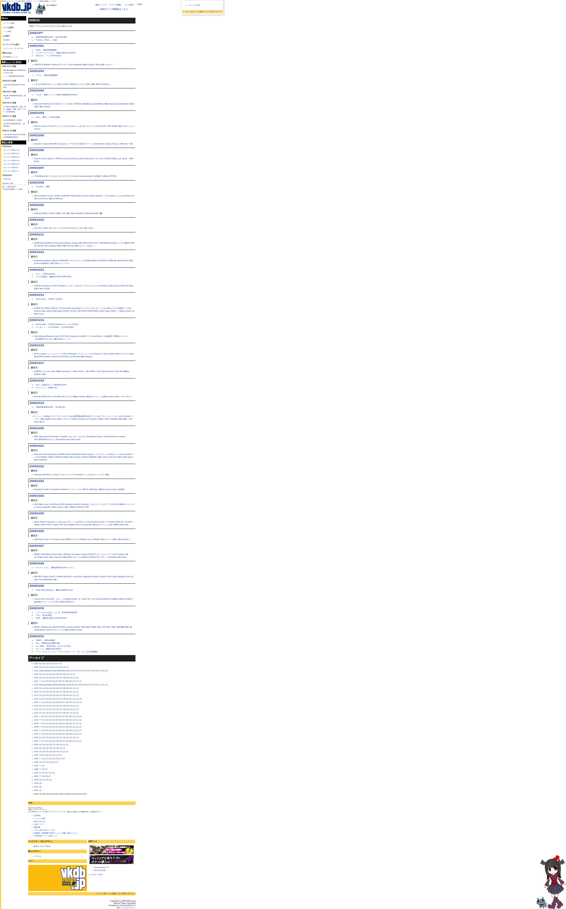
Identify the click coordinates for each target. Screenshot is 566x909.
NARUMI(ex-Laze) (41, 504)
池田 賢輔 (120, 627)
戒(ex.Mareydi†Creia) (121, 577)
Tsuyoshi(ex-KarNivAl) (59, 490)
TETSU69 (78, 104)
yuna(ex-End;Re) (74, 627)
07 (57, 664)
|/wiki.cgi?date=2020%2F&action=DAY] (55, 685)
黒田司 (127, 243)
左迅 (110, 286)
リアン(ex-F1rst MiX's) (116, 554)
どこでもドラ (102, 504)
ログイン (131, 893)
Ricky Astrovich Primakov (49, 437)
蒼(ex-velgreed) (55, 557)
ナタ (88, 126)
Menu (5, 18)
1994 (36, 776)
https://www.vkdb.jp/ (35, 808)
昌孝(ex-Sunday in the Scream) (83, 419)
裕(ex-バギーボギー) (123, 397)
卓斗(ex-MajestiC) (44, 507)
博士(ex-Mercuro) (41, 199)
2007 (36, 730)
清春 (113, 627)
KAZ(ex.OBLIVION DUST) (82, 243)
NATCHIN (65, 336)
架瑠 (55, 311)
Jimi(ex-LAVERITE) (62, 196)
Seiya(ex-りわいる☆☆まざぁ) (73, 437)
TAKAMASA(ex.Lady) (107, 243)
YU (51, 540)
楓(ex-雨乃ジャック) (62, 339)
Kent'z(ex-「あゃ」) (54, 599)
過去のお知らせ (39, 821)
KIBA (36, 437)
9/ (81, 699)
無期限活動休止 (13, 137)
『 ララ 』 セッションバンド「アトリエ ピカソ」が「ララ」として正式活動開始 (66, 652)
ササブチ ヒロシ (75, 261)
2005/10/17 (37, 363)
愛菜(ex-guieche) (63, 371)
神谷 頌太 (93, 490)
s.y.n (54, 228)
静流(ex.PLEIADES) (100, 261)
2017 (36, 695)
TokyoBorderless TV (101, 867)
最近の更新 (7, 142)
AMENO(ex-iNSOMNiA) (43, 243)
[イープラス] (111, 864)
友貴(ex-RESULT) (67, 602)
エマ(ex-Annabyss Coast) (94, 522)
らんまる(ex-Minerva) (125, 196)
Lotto (70, 104)
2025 (36, 667)
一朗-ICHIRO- (90, 371)
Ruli (65, 354)
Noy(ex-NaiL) (56, 554)
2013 (36, 709)
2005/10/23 (37, 481)
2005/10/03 (37, 90)
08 (57, 667)
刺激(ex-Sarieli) (79, 397)
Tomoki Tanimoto (111, 437)
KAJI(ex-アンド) (60, 104)
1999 (36, 759)
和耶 (44, 374)
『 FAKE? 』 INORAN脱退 (44, 640)
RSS (125, 893)
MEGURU (38, 577)
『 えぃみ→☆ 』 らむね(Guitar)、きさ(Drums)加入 (54, 327)
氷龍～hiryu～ (88, 228)
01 (41, 664)
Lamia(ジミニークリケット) (51, 354)
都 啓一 (125, 159)
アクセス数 (38, 830)
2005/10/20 (37, 428)
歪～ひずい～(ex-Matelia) (107, 557)
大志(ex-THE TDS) (60, 525)
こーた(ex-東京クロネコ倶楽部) (111, 308)
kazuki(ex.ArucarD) (73, 504)
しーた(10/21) (108, 454)
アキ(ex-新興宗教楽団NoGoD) (79, 416)
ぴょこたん (101, 554)
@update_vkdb (7, 183)
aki (50, 228)
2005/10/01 (37, 45)
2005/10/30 (37, 608)
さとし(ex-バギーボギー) (59, 176)
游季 (52, 263)
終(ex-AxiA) (75, 439)
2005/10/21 (37, 445)
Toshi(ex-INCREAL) (64, 577)
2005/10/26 (37, 531)
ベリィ (5, 76)
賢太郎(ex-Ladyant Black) (93, 104)
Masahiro (38, 144)
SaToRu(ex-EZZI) (57, 504)
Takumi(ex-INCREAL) (42, 475)
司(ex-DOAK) (109, 354)
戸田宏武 (96, 540)
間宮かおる (116, 159)
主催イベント (53, 836)
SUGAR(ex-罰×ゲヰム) (62, 397)
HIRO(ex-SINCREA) (42, 554)
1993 (36, 780)
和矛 (87, 507)
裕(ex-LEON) (45, 289)
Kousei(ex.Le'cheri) (49, 286)
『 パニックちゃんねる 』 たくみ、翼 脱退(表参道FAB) (55, 612)
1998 (36, 762)
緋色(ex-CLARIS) (89, 557)
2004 (36, 741)
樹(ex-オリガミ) (122, 354)
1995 (36, 773)
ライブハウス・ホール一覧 (13, 48)
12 (71, 26)
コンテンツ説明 (39, 818)
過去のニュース (12, 57)
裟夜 (68, 213)
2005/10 (34, 20)
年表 (5, 57)
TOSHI (45, 228)
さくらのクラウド (128, 907)
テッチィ (73, 490)
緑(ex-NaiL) (128, 457)
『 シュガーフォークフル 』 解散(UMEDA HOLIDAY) (55, 53)
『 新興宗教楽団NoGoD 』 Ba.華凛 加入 (50, 407)
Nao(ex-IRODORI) (50, 144)
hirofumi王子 (82, 144)
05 (54, 664)
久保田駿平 (108, 336)
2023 (36, 674)
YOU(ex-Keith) (65, 308)
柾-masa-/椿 (86, 525)
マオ (80, 490)
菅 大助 (70, 246)
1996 (36, 769)
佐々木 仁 (49, 339)
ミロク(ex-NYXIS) (99, 126)
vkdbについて (39, 824)
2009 (36, 724)
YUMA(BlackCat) (41, 176)
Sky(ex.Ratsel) (40, 522)
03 (47, 664)
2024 (36, 671)
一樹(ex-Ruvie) (77, 371)
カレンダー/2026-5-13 (11, 160)
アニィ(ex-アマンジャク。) (102, 416)
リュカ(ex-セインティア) (94, 475)
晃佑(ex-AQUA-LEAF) (42, 525)
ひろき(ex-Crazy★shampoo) (81, 176)
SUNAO (52, 213)
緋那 (120, 419)
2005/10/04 (37, 112)
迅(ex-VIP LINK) (104, 627)
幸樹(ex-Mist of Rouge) (72, 457)
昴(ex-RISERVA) (40, 460)
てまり (92, 504)
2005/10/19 (37, 403)
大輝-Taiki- (123, 144)
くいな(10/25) (77, 522)
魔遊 (127, 627)
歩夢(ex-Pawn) (108, 397)
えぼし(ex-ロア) (64, 522)
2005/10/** (36, 33)
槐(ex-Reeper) (86, 357)
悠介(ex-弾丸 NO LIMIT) (112, 457)
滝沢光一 (114, 311)
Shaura (44, 126)
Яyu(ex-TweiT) (106, 577)
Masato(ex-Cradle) (41, 490)
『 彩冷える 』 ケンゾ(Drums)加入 (47, 56)
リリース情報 (115, 5)
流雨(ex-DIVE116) (77, 507)
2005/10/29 (37, 585)
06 (51, 667)
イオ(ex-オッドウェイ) (82, 286)
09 (61, 667)
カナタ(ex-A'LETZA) (103, 159)
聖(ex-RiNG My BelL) (42, 357)
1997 (36, 766)
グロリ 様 (37, 856)
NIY (88, 599)
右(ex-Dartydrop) (75, 65)
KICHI (36, 354)
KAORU (37, 286)
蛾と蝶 (5, 95)
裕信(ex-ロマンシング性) (102, 525)
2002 (36, 748)
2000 (36, 755)
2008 (36, 727)
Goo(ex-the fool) (40, 454)
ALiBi (5, 120)
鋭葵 (118, 522)
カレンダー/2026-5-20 (11, 164)
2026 (36, 664)
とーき (120, 243)
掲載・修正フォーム (69, 833)
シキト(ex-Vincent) (99, 286)
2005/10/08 (37, 182)
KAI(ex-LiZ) (56, 65)
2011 (36, 716)
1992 (36, 783)
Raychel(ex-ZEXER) (56, 454)
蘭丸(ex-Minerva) (56, 199)
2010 (36, 720)
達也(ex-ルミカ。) (94, 397)
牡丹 (99, 371)
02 (44, 664)
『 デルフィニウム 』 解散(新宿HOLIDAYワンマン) (54, 568)
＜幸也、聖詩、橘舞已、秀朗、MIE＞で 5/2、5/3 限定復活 (14, 109)
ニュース (6, 23)
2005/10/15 (37, 320)
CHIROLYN (38, 308)
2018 (36, 692)
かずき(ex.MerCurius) (42, 84)
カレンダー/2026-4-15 (11, 150)
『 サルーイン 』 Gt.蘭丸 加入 (45, 388)
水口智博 (87, 261)
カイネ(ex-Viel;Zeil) (122, 416)
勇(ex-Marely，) (124, 540)
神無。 (108, 475)
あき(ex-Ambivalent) (86, 159)
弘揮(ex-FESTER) (109, 176)
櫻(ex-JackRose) (103, 84)
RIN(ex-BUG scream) (79, 196)
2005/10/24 (37, 495)
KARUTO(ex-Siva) (41, 540)
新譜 (12, 23)
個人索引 (6, 40)
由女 (66, 507)
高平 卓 (86, 490)
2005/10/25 (37, 513)
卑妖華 (114, 126)
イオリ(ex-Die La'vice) (66, 228)
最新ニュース (101, 5)
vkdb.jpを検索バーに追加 (13, 189)
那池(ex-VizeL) (74, 525)
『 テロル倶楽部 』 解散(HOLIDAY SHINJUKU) (52, 277)
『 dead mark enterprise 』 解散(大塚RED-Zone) (53, 590)
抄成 (131, 354)
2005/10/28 (37, 563)
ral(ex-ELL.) (51, 522)
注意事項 (37, 815)
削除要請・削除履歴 (41, 833)
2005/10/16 (37, 345)
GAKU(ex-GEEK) (41, 213)
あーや (95, 308)
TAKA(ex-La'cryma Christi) (65, 159)
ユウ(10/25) (110, 522)
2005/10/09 (37, 204)
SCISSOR (7, 124)
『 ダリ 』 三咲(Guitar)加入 (45, 274)
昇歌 (88, 84)
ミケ (54, 84)
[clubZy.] (111, 854)
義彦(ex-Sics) (51, 419)
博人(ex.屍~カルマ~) (104, 65)
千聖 (109, 126)
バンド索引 (129, 5)
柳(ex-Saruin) (58, 507)
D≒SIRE (6, 107)
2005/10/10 (37, 219)
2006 (36, 734)
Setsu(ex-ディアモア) (67, 144)
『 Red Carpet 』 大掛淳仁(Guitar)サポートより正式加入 (56, 324)
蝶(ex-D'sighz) (89, 65)
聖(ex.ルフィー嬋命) (109, 540)
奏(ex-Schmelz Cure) (110, 371)
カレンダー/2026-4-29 (11, 157)
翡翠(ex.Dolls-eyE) (121, 525)
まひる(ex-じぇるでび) (76, 126)
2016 (36, 699)
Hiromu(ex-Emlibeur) (62, 243)
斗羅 (131, 144)
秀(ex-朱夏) (61, 246)
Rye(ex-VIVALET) (89, 554)
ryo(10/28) (77, 577)
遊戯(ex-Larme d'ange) (108, 490)
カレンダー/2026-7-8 (10, 171)
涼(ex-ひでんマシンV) (55, 630)
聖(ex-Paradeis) (77, 213)
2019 (36, 688)
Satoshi (37, 126)
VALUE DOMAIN (100, 870)
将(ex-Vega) (105, 311)
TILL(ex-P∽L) (54, 126)
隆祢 (125, 419)
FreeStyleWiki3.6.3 (127, 905)
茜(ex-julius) (47, 311)
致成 (65, 557)
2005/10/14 (37, 294)
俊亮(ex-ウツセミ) (78, 84)
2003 (36, 745)
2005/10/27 (37, 545)
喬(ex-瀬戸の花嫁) (89, 627)
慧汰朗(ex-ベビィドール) (44, 602)
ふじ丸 (63, 126)
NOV (96, 243)
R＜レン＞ (38, 416)
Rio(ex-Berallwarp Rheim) (76, 454)
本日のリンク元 (49, 830)
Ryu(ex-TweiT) (49, 577)
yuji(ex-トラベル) (95, 454)
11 (67, 26)
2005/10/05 (37, 135)
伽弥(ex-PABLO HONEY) (122, 599)
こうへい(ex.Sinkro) (92, 354)
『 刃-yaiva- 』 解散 (42, 187)
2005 (31, 26)
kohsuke (85, 504)
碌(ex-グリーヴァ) (62, 263)
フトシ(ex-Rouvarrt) (97, 144)
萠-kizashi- (123, 557)
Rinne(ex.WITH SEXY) (43, 397)
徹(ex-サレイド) (74, 557)
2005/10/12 (37, 252)
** (36, 26)
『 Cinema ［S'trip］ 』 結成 (45, 40)
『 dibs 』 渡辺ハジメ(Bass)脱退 (47, 117)
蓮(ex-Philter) (45, 107)
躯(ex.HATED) (63, 311)
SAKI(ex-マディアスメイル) (55, 416)
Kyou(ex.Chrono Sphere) (44, 159)
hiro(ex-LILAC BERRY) (63, 540)
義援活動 (37, 827)
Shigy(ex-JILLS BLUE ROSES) (53, 627)
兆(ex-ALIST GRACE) (60, 357)
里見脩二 (121, 490)
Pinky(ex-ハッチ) (65, 286)
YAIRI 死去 (20, 76)
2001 (36, 752)
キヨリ (64, 65)
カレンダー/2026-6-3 (10, 167)
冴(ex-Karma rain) (63, 439)
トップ (98, 893)
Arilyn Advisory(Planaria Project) (47, 336)
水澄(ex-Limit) (103, 419)
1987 (36, 790)
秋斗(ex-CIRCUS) (121, 286)
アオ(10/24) (113, 504)
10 (100, 671)
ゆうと (51, 439)
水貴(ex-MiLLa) (112, 144)
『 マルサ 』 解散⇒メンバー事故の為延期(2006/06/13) (56, 95)
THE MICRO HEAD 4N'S (12, 134)
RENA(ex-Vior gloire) (72, 554)
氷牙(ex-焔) (75, 357)
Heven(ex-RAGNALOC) (43, 104)
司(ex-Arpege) (50, 246)
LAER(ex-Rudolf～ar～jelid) (75, 599)
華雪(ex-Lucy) (85, 540)
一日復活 (18, 120)
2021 (36, 681)
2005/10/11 (37, 234)
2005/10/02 (37, 71)
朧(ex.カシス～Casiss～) (84, 246)
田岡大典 (112, 261)
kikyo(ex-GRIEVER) (60, 261)
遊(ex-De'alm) (122, 261)
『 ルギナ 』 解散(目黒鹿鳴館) (46, 75)
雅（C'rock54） (127, 522)
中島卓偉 (113, 419)
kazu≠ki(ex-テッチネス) (81, 308)
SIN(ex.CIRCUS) (51, 308)
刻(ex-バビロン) (63, 419)
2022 (36, 678)
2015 (36, 702)
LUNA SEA (7, 85)
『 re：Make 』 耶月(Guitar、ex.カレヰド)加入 (52, 646)
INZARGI (37, 371)
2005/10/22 (37, 466)
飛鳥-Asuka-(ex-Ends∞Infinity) (117, 104)
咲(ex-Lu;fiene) (63, 84)
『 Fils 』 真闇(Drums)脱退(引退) (47, 643)
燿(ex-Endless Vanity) (73, 630)
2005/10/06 (37, 150)
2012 (36, 713)
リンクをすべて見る (95, 874)
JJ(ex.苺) (37, 228)
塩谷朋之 (97, 176)
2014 (36, 706)
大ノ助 (79, 228)
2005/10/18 (37, 380)
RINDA (37, 627)
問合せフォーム (55, 833)
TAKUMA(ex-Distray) (94, 437)
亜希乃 (59, 213)
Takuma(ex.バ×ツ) (75, 354)
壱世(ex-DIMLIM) (55, 457)
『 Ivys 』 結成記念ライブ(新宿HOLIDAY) (50, 385)
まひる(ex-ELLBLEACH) (101, 599)
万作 (57, 602)
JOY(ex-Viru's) (40, 599)
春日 (46, 557)
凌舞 (93, 84)
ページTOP (194, 5)
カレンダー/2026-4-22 (11, 153)
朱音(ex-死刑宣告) (90, 457)
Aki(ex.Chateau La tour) (43, 196)
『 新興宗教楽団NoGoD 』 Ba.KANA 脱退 (50, 37)
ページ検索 (111, 893)
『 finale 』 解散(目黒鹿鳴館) (45, 50)
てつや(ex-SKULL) (95, 336)
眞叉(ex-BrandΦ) (92, 213)
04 (51, 664)
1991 (36, 787)
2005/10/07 (37, 167)
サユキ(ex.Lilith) (48, 371)
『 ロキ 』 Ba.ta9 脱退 (43, 615)
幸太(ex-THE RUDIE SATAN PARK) (85, 311)
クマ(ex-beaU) (77, 475)
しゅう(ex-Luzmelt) (123, 454)
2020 (36, 685)
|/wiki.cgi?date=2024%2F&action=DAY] (55, 671)
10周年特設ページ (40, 836)
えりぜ (76, 540)
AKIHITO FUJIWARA (42, 65)
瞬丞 (100, 457)
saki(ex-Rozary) (95, 196)
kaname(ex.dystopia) (42, 261)
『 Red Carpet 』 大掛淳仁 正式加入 (48, 299)
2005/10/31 (37, 636)
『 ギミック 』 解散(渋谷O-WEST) (47, 649)
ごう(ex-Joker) (109, 196)
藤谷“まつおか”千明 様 (42, 846)
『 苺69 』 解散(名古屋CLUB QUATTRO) (50, 618)
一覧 (104, 893)
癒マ (56, 580)
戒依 (42, 419)
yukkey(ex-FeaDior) (91, 577)
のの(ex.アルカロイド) (61, 475)
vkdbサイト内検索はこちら (114, 9)
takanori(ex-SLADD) (78, 336)
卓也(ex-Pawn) (125, 311)
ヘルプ (119, 893)
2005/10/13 (37, 269)
